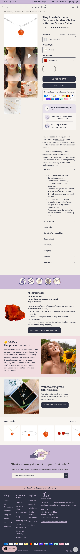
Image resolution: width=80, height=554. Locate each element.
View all (73, 421)
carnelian (59, 139)
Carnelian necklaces (37, 12)
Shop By (7, 515)
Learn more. (71, 505)
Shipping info (21, 520)
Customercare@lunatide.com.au (54, 521)
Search (19, 502)
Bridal (6, 518)
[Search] (7, 6)
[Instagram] (73, 2)
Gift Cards (32, 521)
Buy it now (59, 85)
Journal (31, 504)
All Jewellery (8, 12)
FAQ (18, 517)
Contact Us (21, 537)
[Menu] (2, 6)
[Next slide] (73, 433)
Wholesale (32, 508)
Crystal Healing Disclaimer (32, 514)
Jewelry (7, 500)
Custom (7, 511)
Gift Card (8, 522)
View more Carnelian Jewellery (44, 330)
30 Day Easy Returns (9, 1)
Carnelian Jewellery (21, 12)
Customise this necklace (55, 405)
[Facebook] (70, 2)
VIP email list (21, 513)
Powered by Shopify (22, 551)
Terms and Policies (40, 551)
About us (32, 500)
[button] (56, 27)
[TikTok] (77, 2)
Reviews (7, 526)
